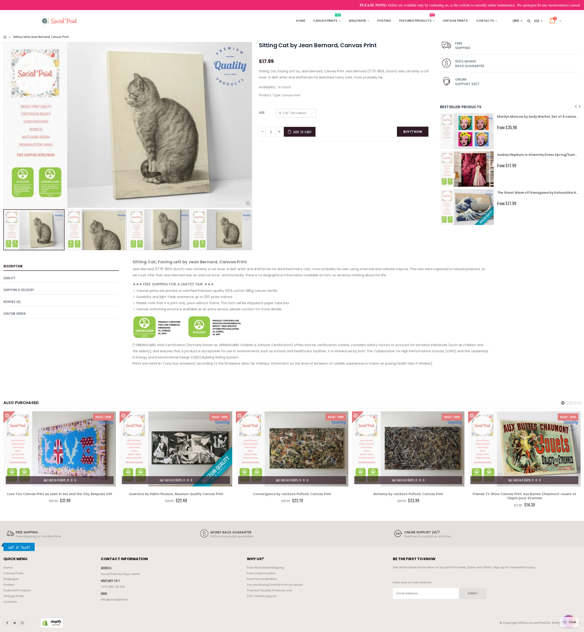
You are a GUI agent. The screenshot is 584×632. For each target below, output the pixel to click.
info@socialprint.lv (114, 599)
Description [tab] (12, 266)
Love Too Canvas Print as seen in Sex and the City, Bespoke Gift (59, 494)
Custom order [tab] (14, 313)
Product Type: (270, 95)
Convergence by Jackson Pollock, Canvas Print (292, 494)
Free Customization (261, 573)
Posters (9, 584)
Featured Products (17, 590)
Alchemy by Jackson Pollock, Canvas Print (408, 494)
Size (262, 113)
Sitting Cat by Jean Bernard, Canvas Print (318, 45)
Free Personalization (262, 579)
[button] (563, 403)
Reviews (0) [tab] (12, 301)
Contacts (10, 602)
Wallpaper (11, 579)
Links (516, 20)
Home (5, 36)
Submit (473, 593)
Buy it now (412, 131)
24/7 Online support (261, 596)
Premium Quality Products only (269, 590)
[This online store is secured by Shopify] (51, 622)
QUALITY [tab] (9, 277)
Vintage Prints (13, 596)
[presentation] (8, 227)
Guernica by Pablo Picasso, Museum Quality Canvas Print (176, 494)
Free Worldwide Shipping (265, 567)
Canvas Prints (13, 573)
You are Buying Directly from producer (275, 584)
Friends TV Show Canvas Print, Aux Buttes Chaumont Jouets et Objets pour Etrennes (524, 496)
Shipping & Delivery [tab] (18, 289)
